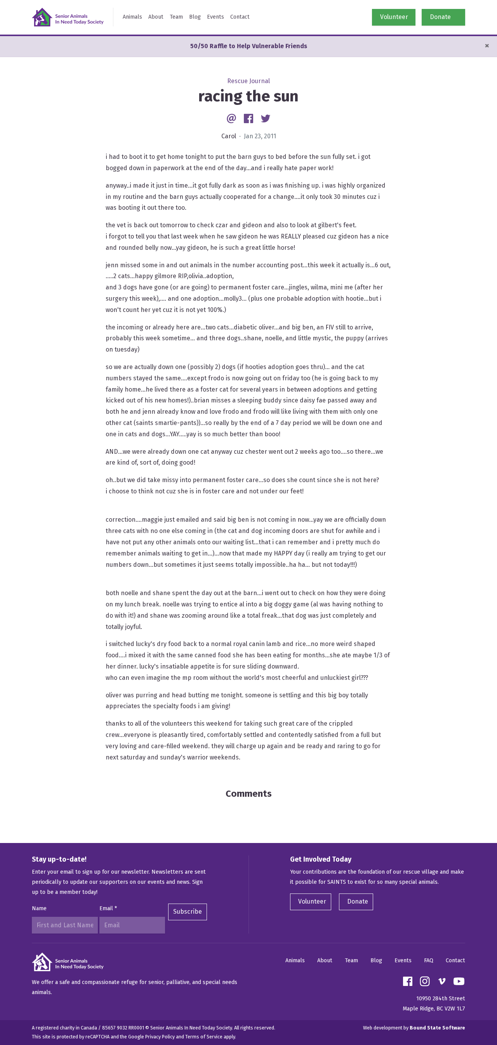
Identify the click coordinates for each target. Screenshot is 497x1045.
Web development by (414, 1028)
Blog (195, 17)
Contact (240, 17)
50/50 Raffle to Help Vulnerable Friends (248, 46)
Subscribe (187, 911)
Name (39, 908)
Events (215, 17)
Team (176, 17)
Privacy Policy (160, 1037)
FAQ (428, 960)
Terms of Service (203, 1037)
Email (108, 908)
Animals (132, 17)
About (155, 17)
